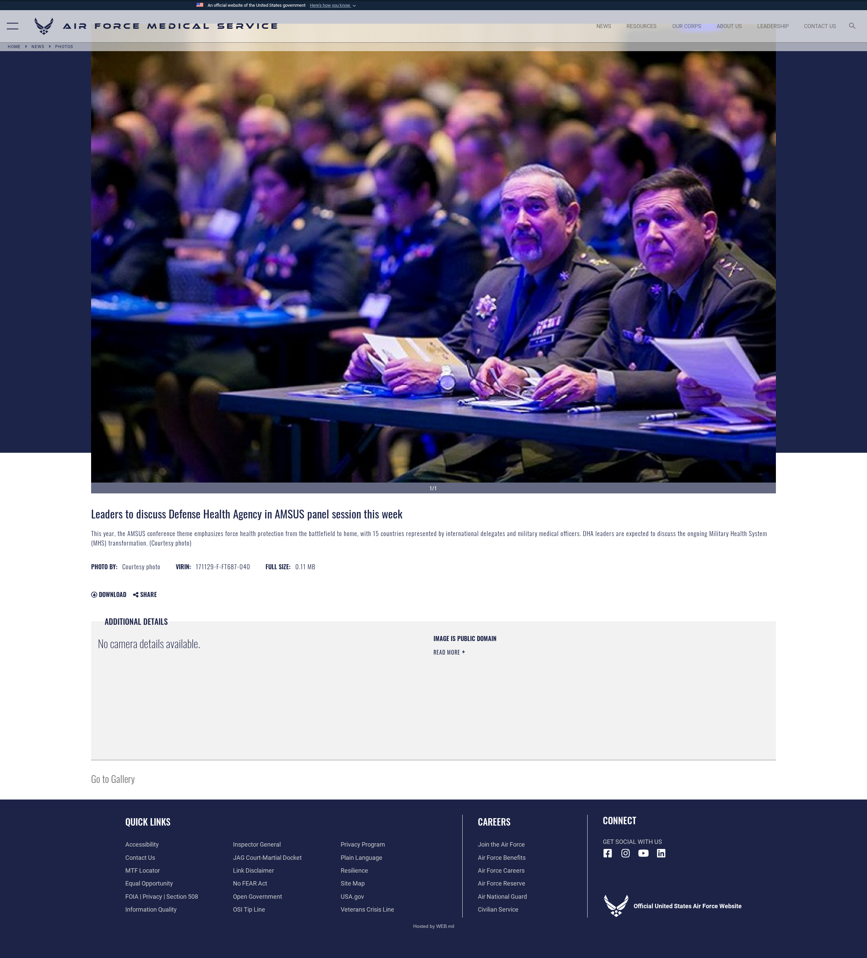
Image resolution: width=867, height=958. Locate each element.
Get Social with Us (632, 841)
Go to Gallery (113, 778)
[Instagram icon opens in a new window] (625, 853)
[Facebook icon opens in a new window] (608, 853)
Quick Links (147, 821)
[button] (333, 5)
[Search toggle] (853, 26)
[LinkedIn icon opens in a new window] (661, 853)
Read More (448, 652)
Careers (494, 821)
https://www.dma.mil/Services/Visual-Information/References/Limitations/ (513, 685)
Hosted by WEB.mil (433, 926)
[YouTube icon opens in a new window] (643, 853)
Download (111, 594)
